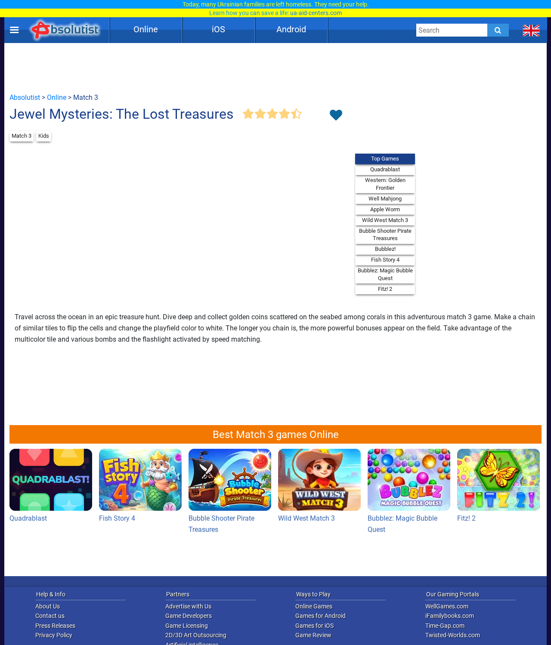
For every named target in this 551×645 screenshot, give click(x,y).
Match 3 (21, 136)
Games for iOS (314, 625)
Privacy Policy (53, 635)
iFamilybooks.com (449, 615)
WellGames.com (446, 606)
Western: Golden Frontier (385, 184)
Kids (43, 136)
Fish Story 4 (385, 259)
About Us (47, 606)
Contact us (50, 615)
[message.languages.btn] (531, 30)
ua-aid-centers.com (316, 12)
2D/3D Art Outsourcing (195, 635)
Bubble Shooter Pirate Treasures (385, 235)
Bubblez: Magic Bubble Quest (385, 274)
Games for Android (320, 615)
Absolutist (24, 97)
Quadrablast (385, 169)
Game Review (313, 635)
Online (145, 29)
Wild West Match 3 (385, 220)
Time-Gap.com (444, 625)
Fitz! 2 (385, 289)
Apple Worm (385, 209)
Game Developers (188, 615)
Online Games (313, 606)
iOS (218, 29)
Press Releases (55, 625)
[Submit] (498, 30)
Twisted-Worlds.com (452, 635)
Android (291, 29)
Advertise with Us (188, 606)
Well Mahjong (385, 198)
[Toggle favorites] (335, 115)
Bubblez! (385, 249)
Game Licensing (186, 625)
